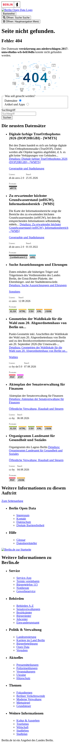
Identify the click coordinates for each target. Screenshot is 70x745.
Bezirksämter (24, 612)
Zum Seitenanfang (12, 501)
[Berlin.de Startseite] (16, 549)
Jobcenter (22, 619)
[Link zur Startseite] (16, 10)
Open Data (22, 647)
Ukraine (21, 674)
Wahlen (13, 357)
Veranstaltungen (25, 671)
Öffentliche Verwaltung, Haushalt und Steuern (36, 408)
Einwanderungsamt (27, 622)
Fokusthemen (24, 692)
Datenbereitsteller (26, 543)
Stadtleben (22, 730)
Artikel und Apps (14, 104)
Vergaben (22, 650)
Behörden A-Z (25, 605)
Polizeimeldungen (27, 668)
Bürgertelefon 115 (27, 584)
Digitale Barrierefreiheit (30, 525)
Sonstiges (14, 291)
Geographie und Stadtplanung (26, 168)
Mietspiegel (23, 702)
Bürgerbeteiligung (27, 643)
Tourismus (22, 723)
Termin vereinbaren (27, 581)
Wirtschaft (22, 727)
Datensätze (10, 100)
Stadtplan (21, 734)
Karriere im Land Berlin (30, 640)
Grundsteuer (23, 706)
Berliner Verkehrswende (30, 696)
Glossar (20, 539)
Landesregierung (26, 636)
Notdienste (22, 587)
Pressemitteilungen (27, 664)
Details (38, 160)
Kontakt (21, 518)
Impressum (22, 515)
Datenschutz (23, 522)
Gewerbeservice (25, 591)
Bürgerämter (23, 615)
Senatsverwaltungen (28, 609)
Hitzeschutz (23, 678)
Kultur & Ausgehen (28, 720)
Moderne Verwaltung (28, 699)
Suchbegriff (8, 110)
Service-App (23, 577)
